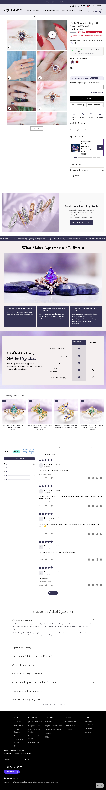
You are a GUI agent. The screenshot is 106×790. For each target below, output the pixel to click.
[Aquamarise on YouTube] (84, 6)
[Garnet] (77, 62)
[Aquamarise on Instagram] (73, 6)
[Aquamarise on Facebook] (70, 6)
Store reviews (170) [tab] (86, 448)
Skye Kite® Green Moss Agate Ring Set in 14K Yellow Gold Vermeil (14, 426)
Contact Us (69, 729)
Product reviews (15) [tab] (54, 448)
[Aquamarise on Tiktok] (81, 6)
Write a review (19, 458)
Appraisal (88, 732)
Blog (16, 746)
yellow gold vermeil (76, 215)
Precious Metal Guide (22, 635)
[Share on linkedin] (101, 478)
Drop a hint (77, 105)
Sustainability (19, 736)
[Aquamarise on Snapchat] (78, 6)
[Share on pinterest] (97, 478)
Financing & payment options (81, 130)
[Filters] (41, 454)
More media (36, 128)
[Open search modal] (88, 11)
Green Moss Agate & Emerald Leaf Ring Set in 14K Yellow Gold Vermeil (40, 426)
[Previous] (33, 2)
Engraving (88, 728)
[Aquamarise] (14, 10)
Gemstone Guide (34, 742)
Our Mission (18, 725)
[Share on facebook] (89, 478)
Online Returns (70, 725)
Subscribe (27, 759)
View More (101, 396)
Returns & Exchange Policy (54, 729)
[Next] (84, 11)
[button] (52, 34)
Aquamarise (19, 782)
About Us (17, 721)
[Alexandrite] (72, 62)
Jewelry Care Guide (35, 721)
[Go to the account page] (93, 11)
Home (5, 17)
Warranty (48, 721)
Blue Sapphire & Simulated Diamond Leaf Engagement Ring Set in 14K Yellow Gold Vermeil (66, 427)
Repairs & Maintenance (53, 725)
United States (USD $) (95, 6)
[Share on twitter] (93, 478)
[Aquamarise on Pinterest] (76, 6)
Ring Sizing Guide (34, 725)
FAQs (47, 737)
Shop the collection (81, 222)
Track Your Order (71, 721)
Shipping (48, 733)
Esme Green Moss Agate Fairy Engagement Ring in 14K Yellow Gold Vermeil (92, 426)
